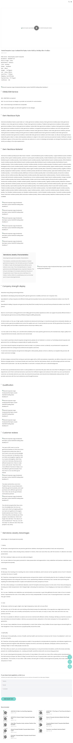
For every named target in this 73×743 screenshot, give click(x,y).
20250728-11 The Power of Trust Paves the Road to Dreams (58, 712)
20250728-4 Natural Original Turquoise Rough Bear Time (23, 718)
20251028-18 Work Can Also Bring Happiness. (21, 711)
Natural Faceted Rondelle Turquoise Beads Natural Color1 (22, 730)
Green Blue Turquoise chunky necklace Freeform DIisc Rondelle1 (23, 724)
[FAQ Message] (70, 666)
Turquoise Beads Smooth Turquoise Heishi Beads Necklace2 (57, 724)
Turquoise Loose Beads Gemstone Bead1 (55, 729)
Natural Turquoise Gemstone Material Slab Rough (57, 717)
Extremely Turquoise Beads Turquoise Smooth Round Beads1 (23, 736)
